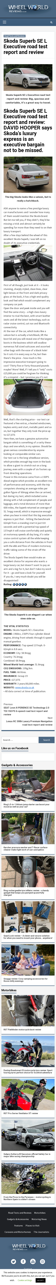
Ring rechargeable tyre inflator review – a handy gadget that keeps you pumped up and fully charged (26, 892)
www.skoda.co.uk (24, 687)
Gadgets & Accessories (18, 1219)
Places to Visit (32, 1225)
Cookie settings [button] (25, 1280)
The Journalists (41, 1231)
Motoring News (39, 1219)
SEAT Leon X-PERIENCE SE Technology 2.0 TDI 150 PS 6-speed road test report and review (26, 709)
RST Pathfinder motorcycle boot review (22, 1029)
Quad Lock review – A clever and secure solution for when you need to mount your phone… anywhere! (28, 937)
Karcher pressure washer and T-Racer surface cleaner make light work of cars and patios (25, 848)
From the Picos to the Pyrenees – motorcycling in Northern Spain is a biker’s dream (27, 1198)
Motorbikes (40, 1212)
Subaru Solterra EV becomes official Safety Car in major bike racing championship (27, 1155)
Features (18, 1225)
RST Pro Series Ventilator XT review (21, 1113)
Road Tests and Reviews (14, 36)
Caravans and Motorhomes (18, 1231)
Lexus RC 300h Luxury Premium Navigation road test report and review (29, 721)
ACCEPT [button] (40, 1280)
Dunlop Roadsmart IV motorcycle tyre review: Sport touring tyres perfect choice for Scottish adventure (28, 1071)
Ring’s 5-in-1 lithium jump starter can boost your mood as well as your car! (27, 805)
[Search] (51, 22)
